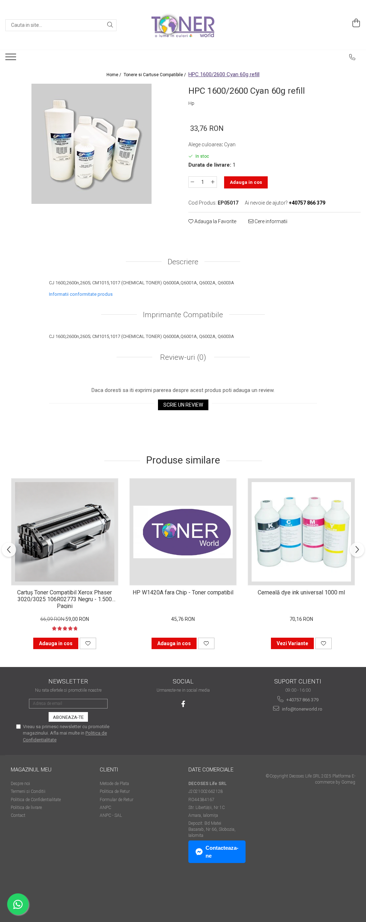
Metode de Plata (114, 783)
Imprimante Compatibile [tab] (183, 314)
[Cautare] (110, 25)
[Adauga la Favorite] (88, 643)
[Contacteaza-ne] (352, 57)
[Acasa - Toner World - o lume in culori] (183, 25)
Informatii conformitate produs (81, 294)
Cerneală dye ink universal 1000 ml (301, 592)
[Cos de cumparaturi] (356, 23)
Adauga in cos (246, 182)
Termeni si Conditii (28, 791)
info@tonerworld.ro (301, 709)
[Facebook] (183, 704)
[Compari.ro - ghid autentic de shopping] (36, 894)
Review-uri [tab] (182, 357)
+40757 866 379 (301, 699)
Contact (18, 815)
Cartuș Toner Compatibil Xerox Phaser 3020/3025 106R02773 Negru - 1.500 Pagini (64, 598)
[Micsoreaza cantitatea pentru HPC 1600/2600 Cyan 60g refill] (192, 182)
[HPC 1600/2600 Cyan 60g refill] (91, 144)
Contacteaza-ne (222, 851)
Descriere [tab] (183, 262)
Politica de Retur (115, 791)
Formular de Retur (116, 799)
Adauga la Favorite (214, 221)
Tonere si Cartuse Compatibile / (155, 74)
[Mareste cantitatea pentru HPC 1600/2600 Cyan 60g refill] (213, 182)
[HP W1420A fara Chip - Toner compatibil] (183, 531)
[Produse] (11, 59)
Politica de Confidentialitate (36, 799)
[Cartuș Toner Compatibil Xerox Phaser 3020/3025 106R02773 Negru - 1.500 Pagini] (64, 531)
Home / (114, 74)
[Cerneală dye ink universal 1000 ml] (301, 531)
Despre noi (20, 783)
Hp (191, 103)
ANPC (105, 807)
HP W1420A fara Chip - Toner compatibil (183, 592)
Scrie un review (183, 405)
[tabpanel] (91, 144)
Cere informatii (270, 221)
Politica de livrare (26, 807)
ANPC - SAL (111, 815)
